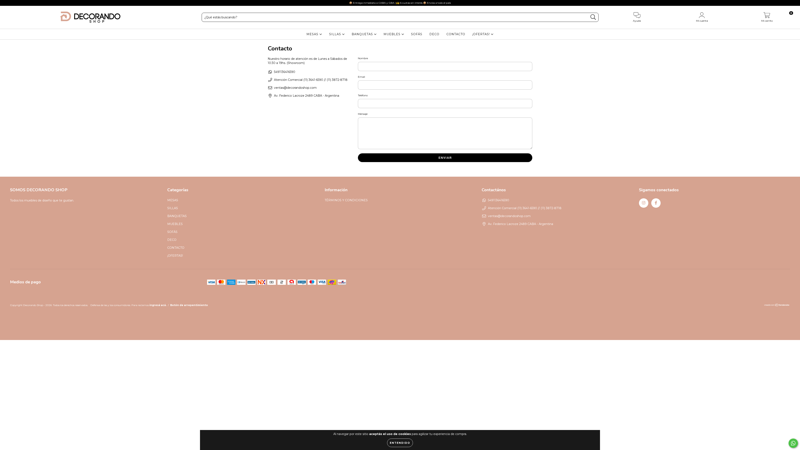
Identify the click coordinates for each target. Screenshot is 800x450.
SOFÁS (416, 34)
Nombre (363, 58)
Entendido (400, 442)
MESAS (312, 34)
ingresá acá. (157, 305)
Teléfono (363, 95)
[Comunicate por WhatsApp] (793, 443)
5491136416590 (284, 72)
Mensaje (363, 113)
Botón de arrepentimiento (189, 305)
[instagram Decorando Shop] (6, 3)
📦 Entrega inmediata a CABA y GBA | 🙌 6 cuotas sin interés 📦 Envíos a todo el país (400, 2)
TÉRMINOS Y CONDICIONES (346, 200)
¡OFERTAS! (481, 34)
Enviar (445, 157)
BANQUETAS (363, 34)
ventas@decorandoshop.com (295, 88)
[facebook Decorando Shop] (12, 3)
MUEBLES (392, 34)
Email (361, 76)
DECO (434, 34)
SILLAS (335, 34)
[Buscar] (593, 17)
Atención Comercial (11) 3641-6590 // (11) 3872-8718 (311, 80)
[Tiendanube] (777, 305)
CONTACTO (455, 34)
